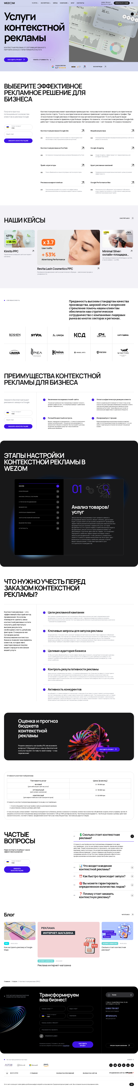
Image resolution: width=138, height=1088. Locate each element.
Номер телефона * (16, 126)
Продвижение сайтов (117, 1073)
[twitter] (132, 1065)
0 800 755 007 (106, 2)
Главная (7, 981)
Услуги (14, 981)
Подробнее (66, 1045)
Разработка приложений (65, 1073)
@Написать (111, 1016)
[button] (7, 127)
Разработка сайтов (90, 1073)
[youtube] (119, 1065)
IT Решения (34, 1073)
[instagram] (115, 1065)
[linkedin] (128, 1065)
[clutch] (123, 1065)
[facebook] (111, 1065)
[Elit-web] (129, 1073)
